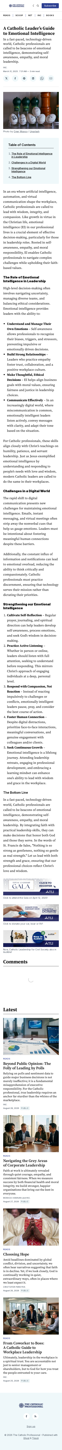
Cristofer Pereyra (14, 1287)
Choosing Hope (16, 1254)
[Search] (38, 5)
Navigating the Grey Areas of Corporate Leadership (25, 1163)
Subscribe (50, 5)
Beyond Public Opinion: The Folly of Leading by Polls (27, 1066)
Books (50, 15)
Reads (6, 15)
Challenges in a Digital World (28, 162)
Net (30, 15)
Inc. (5, 67)
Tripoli (35, 1438)
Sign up (31, 1426)
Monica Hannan (12, 1198)
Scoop (19, 15)
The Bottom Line (21, 177)
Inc (39, 15)
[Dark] (34, 5)
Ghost (26, 1438)
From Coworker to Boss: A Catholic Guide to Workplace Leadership (23, 1347)
